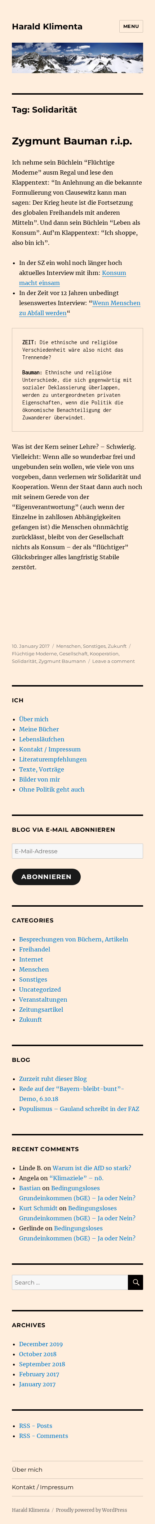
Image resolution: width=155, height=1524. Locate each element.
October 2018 (38, 1354)
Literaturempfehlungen (53, 759)
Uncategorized (40, 989)
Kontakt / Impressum (50, 749)
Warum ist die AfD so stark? (92, 1168)
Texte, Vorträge (41, 769)
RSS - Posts (35, 1425)
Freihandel (34, 949)
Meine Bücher (39, 729)
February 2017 (39, 1374)
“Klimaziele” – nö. (76, 1178)
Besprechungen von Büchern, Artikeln (73, 939)
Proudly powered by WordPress (91, 1510)
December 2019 (41, 1344)
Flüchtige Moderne (34, 653)
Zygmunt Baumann (62, 661)
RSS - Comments (43, 1435)
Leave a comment (113, 661)
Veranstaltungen (43, 999)
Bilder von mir (39, 779)
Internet (31, 959)
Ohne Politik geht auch (52, 789)
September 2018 (42, 1364)
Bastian (30, 1188)
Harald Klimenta (47, 27)
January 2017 (37, 1384)
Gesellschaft (73, 653)
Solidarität (24, 661)
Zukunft (117, 646)
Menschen (68, 646)
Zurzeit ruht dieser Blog (53, 1078)
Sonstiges (94, 646)
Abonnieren (46, 877)
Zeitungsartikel (41, 1009)
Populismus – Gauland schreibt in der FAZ (79, 1108)
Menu (131, 26)
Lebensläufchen (42, 739)
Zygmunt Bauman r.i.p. (72, 141)
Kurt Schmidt (38, 1208)
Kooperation (104, 653)
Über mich (34, 719)
